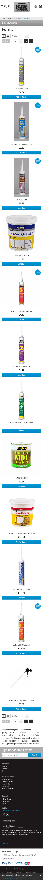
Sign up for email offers (17, 750)
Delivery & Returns (7, 782)
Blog (3, 771)
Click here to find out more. (10, 878)
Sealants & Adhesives (15, 18)
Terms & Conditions (8, 788)
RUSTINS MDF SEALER (21, 478)
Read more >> (6, 843)
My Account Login (7, 779)
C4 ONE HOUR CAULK (21, 88)
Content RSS (15, 873)
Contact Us (5, 786)
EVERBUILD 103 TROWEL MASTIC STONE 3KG (21, 533)
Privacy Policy (6, 784)
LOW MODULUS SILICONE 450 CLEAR (21, 422)
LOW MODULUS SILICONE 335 (21, 367)
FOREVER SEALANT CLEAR (21, 589)
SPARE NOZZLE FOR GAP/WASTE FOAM (21, 700)
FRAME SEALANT (21, 200)
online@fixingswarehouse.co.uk (12, 810)
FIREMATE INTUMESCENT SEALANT (21, 311)
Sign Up (34, 755)
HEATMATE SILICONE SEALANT (21, 645)
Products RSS (24, 873)
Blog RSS (33, 873)
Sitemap (4, 769)
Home (3, 18)
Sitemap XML (6, 873)
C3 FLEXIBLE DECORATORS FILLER (21, 144)
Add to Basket (21, 97)
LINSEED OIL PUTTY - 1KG (21, 255)
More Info (21, 208)
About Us (4, 766)
